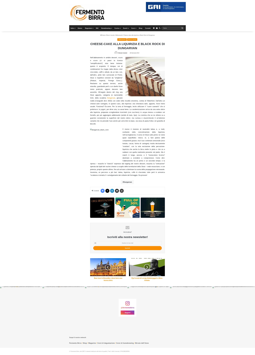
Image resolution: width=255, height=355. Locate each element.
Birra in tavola (110, 35)
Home (103, 35)
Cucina (116, 28)
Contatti (148, 28)
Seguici (127, 312)
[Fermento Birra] (87, 12)
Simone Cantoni (122, 53)
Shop (140, 28)
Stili (97, 28)
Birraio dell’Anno (142, 343)
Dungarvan (111, 98)
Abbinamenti (119, 35)
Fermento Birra (75, 343)
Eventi (125, 28)
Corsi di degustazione (106, 343)
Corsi (133, 28)
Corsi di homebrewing (125, 343)
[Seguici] (127, 304)
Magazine (92, 343)
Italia (72, 28)
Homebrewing (106, 28)
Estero (80, 28)
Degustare (88, 28)
